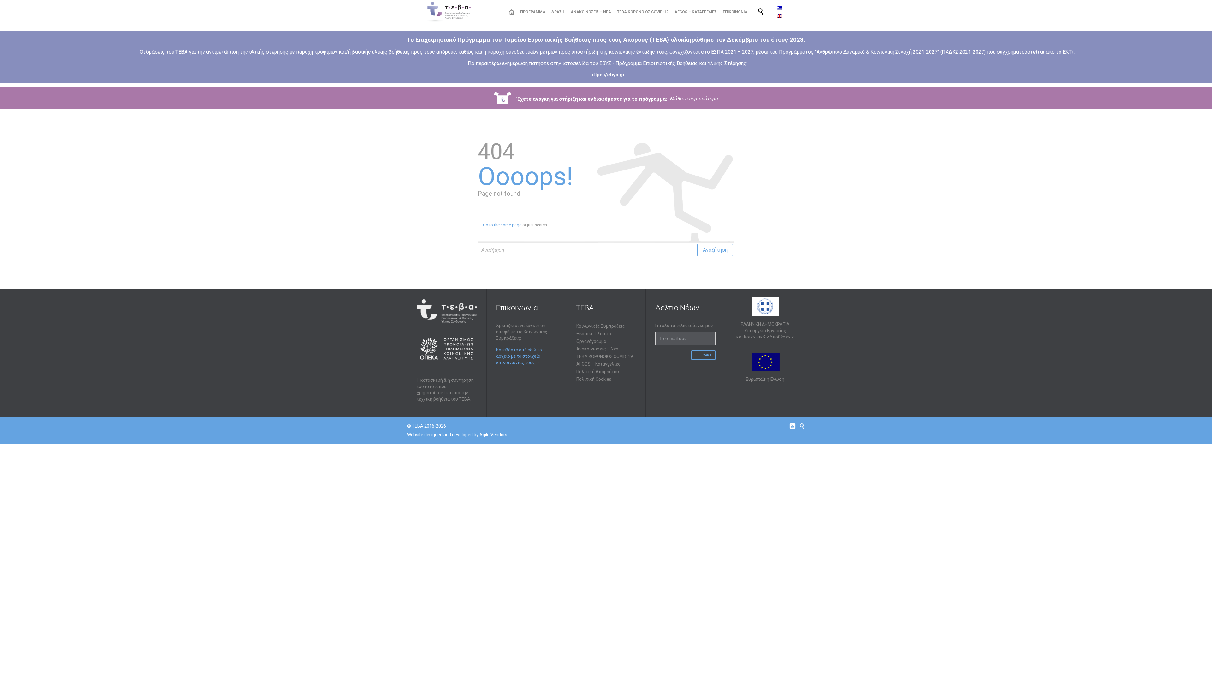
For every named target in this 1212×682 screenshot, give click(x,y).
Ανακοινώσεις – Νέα (597, 348)
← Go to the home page (499, 225)
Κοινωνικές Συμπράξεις (600, 326)
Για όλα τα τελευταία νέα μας (684, 325)
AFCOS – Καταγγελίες (598, 364)
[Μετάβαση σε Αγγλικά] (780, 16)
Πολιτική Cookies (593, 379)
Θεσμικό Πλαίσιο (593, 333)
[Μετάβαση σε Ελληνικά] (780, 8)
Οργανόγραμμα (591, 341)
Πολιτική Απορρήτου (597, 371)
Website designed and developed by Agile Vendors (457, 434)
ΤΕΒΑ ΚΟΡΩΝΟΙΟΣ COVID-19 (604, 356)
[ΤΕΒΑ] (462, 12)
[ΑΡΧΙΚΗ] (511, 12)
